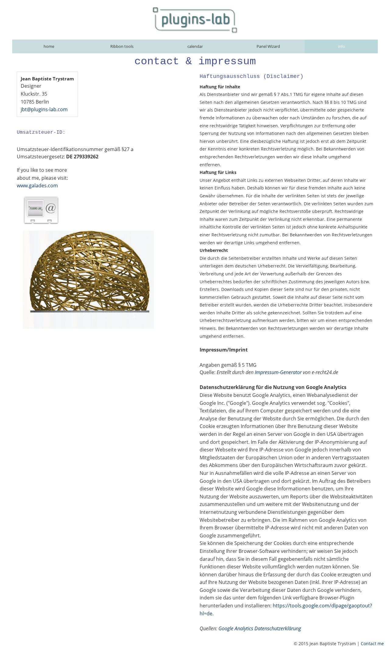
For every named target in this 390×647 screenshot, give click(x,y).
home (49, 46)
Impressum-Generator (278, 372)
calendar (195, 46)
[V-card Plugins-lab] (41, 210)
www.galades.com (37, 185)
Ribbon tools (121, 46)
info (341, 46)
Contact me (372, 643)
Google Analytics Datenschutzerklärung (259, 628)
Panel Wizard (268, 46)
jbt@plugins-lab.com (44, 109)
